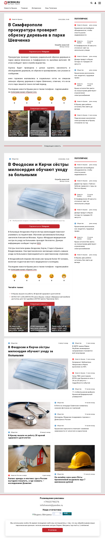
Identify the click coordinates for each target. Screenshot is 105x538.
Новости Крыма (17, 19)
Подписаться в (39, 52)
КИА (39, 243)
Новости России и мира (19, 475)
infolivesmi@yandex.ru (51, 505)
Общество (80, 70)
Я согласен (52, 530)
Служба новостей (62, 45)
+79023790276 (51, 502)
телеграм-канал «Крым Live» (24, 92)
